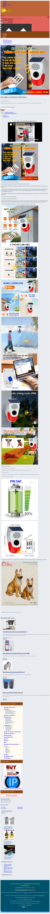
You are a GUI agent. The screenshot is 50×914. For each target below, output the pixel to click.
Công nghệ (6, 709)
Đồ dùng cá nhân (7, 735)
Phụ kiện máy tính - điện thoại (10, 711)
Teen (5, 746)
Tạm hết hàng (7, 758)
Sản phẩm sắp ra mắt (8, 756)
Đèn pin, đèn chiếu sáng (9, 712)
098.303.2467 (20, 808)
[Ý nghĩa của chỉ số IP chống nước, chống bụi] (12, 787)
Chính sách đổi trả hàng (8, 867)
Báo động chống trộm (17, 44)
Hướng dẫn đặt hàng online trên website (12, 776)
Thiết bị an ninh (10, 44)
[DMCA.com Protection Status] (25, 907)
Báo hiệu (6, 723)
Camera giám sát (8, 720)
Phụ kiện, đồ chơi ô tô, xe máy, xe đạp (12, 731)
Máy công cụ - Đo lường (9, 715)
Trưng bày (7, 752)
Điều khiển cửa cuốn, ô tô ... (10, 707)
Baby (5, 742)
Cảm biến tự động (8, 726)
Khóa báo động (7, 719)
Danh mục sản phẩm (4, 31)
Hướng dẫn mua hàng (7, 40)
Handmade (7, 751)
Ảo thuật (6, 754)
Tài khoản (5, 5)
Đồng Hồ (6, 738)
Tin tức (4, 36)
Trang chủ (5, 33)
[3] (24, 94)
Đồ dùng (6, 749)
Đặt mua (2, 109)
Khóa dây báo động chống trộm (10, 113)
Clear (13, 107)
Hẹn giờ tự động (8, 727)
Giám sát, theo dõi (8, 718)
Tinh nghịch (7, 747)
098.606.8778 (14, 795)
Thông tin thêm (6, 116)
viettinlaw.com (28, 905)
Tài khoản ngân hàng (7, 42)
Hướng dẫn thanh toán (7, 4)
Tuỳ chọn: (2, 107)
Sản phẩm (5, 3)
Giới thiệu (4, 2)
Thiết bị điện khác (8, 728)
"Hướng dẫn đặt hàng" (40, 895)
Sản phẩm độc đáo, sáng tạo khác (11, 744)
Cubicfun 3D (7, 750)
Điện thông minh (7, 725)
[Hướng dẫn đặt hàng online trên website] (12, 774)
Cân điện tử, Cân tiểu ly (9, 733)
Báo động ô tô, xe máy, (9, 721)
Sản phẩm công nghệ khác (9, 713)
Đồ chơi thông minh (8, 737)
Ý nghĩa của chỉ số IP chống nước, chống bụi (12, 788)
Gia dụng (6, 740)
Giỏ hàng (2, 15)
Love (6, 748)
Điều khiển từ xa (8, 729)
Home (1, 44)
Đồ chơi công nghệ (8, 710)
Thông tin (5, 115)
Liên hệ (4, 6)
